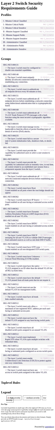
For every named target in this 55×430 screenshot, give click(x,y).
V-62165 (51, 135)
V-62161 (51, 110)
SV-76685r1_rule (47, 358)
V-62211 (51, 263)
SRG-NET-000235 (11, 136)
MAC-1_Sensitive (47, 28)
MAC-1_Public (48, 24)
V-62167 (51, 147)
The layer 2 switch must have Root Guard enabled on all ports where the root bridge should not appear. (29, 190)
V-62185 (51, 209)
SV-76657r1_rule (47, 150)
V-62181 (51, 232)
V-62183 (51, 197)
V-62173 (51, 185)
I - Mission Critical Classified (15, 21)
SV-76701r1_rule (47, 266)
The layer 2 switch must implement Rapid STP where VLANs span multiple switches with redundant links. (27, 339)
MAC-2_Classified (47, 31)
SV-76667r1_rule (47, 247)
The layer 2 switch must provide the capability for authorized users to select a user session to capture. (27, 152)
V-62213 (51, 367)
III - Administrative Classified (15, 42)
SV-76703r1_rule (47, 370)
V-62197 (51, 294)
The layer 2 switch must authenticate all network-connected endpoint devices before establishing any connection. (29, 178)
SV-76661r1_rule (47, 176)
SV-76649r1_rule (47, 89)
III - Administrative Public (13, 46)
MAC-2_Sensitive (47, 39)
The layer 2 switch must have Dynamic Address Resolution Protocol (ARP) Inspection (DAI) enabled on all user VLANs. (26, 214)
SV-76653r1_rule (47, 127)
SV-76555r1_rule (47, 68)
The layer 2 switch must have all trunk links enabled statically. (21, 298)
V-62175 (51, 220)
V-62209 (51, 346)
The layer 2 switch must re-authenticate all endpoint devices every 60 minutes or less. (23, 90)
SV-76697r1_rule (47, 287)
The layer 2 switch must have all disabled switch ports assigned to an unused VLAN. (26, 329)
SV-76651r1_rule (47, 113)
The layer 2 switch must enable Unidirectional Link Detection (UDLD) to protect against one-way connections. (28, 360)
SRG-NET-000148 (11, 74)
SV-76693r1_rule (47, 318)
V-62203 (51, 315)
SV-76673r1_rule (47, 200)
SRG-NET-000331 (11, 147)
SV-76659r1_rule (47, 162)
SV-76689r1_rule (47, 306)
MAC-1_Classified (47, 21)
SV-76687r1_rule (47, 297)
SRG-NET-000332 (11, 159)
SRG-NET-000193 (11, 124)
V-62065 (51, 65)
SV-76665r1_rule (47, 223)
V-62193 (51, 334)
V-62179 (51, 253)
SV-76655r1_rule (47, 138)
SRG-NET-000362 (11, 185)
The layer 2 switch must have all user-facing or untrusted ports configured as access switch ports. (28, 350)
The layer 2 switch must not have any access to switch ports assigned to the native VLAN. (26, 371)
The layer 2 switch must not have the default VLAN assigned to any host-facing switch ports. (27, 319)
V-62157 (51, 96)
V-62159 (51, 86)
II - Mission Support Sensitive (15, 38)
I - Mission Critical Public (13, 24)
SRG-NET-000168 (11, 110)
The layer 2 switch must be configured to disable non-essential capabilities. (22, 69)
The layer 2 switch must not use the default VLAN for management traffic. (20, 288)
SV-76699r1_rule (47, 349)
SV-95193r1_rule (47, 77)
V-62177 (51, 244)
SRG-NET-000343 (11, 173)
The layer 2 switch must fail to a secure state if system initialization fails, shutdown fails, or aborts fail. (28, 140)
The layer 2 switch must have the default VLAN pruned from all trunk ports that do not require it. (27, 279)
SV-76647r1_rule (47, 98)
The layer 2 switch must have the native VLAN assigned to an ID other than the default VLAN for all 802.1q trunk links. (28, 268)
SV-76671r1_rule (47, 235)
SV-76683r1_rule (47, 337)
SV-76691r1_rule (47, 327)
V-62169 (51, 159)
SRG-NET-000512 (11, 263)
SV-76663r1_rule (47, 188)
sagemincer (49, 427)
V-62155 (51, 74)
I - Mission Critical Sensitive (14, 28)
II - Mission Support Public (14, 35)
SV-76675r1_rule (47, 211)
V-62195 (51, 355)
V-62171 (51, 173)
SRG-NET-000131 (11, 65)
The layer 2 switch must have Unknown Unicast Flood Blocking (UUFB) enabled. (22, 257)
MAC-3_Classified (47, 42)
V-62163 (51, 124)
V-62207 (51, 284)
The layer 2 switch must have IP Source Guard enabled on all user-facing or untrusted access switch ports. (29, 202)
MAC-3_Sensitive (47, 49)
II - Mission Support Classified (15, 31)
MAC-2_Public (48, 35)
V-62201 (51, 324)
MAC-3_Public (48, 46)
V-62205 (51, 275)
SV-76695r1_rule (47, 278)
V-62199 (51, 303)
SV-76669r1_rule (47, 256)
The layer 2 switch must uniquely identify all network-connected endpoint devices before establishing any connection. (27, 79)
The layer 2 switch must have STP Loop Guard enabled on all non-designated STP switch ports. (27, 248)
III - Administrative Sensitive (14, 49)
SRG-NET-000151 (11, 86)
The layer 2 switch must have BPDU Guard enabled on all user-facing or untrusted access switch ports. (29, 225)
